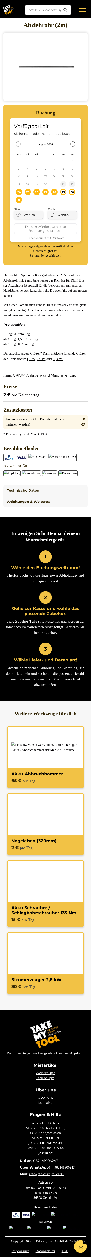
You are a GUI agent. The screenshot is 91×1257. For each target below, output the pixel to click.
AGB (65, 1251)
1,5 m (31, 359)
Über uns (46, 1097)
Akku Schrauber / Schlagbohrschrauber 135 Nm (43, 910)
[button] (45, 490)
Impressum (20, 1251)
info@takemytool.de (46, 1174)
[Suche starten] (65, 10)
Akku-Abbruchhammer (37, 773)
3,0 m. (58, 359)
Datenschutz (45, 1251)
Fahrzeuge (45, 1078)
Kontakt (45, 1103)
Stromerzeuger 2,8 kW (36, 979)
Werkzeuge (45, 1073)
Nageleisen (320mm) (34, 840)
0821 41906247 (45, 1161)
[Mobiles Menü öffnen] (82, 10)
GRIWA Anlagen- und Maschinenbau (44, 375)
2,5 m (41, 359)
